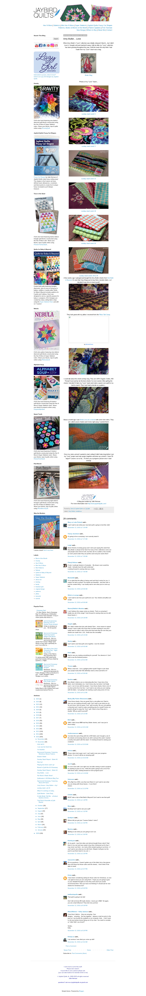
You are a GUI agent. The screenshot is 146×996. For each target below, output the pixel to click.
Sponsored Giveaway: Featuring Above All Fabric (47, 781)
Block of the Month (41, 558)
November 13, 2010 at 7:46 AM (77, 571)
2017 (38, 718)
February (41, 827)
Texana (70, 666)
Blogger (81, 991)
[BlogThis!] (97, 509)
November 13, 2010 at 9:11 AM (77, 692)
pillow (37, 594)
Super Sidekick (80, 25)
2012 (38, 731)
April (39, 822)
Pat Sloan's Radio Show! (45, 775)
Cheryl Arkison (73, 562)
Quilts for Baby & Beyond (43, 572)
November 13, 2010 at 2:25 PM (77, 853)
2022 (38, 704)
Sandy (70, 641)
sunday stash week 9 (88, 146)
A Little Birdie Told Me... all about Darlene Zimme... (47, 797)
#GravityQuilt (46, 128)
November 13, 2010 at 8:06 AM (77, 589)
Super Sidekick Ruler (46, 302)
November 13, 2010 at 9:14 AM (77, 713)
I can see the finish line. (44, 747)
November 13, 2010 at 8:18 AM (77, 618)
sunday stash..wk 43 (43, 788)
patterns (38, 591)
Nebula (38, 570)
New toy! (40, 762)
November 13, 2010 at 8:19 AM (77, 635)
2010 (38, 736)
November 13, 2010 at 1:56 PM (77, 834)
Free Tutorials (107, 28)
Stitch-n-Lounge (73, 595)
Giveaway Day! (41, 610)
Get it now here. (49, 550)
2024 (38, 699)
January (40, 830)
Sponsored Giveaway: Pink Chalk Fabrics (51, 680)
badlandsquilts (73, 894)
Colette (70, 794)
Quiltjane (71, 817)
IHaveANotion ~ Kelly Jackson (78, 911)
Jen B (70, 764)
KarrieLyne (71, 840)
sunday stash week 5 (88, 114)
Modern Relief (41, 756)
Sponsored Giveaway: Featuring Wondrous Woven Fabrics (47, 753)
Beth (69, 720)
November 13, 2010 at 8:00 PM (77, 888)
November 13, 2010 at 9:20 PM (77, 930)
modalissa (79, 511)
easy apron (40, 744)
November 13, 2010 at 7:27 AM (77, 539)
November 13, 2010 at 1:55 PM (77, 823)
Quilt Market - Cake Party (45, 793)
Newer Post (67, 950)
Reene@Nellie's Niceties (76, 608)
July (39, 813)
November (41, 742)
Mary (69, 806)
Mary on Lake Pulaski (75, 522)
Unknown (71, 779)
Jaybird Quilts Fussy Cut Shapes (100, 25)
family (37, 584)
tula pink (38, 596)
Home (89, 950)
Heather (70, 679)
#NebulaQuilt (46, 360)
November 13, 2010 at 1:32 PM (77, 811)
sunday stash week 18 (88, 211)
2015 (38, 723)
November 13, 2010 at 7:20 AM (77, 527)
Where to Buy (92, 30)
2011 (37, 734)
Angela (70, 624)
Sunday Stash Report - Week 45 (47, 759)
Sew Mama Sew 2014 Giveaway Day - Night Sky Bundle (50, 650)
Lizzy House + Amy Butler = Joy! (47, 785)
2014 (38, 726)
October (40, 805)
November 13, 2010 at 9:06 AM (77, 673)
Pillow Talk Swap (104, 314)
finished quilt (39, 586)
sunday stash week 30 (88, 243)
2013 (38, 728)
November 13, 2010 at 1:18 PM (77, 800)
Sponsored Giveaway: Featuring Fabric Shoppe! (51, 665)
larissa (70, 750)
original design (40, 589)
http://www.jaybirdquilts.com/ (97, 503)
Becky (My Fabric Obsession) (78, 698)
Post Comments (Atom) (79, 953)
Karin (69, 652)
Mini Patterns (40, 568)
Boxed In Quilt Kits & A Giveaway (47, 767)
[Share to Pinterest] (102, 509)
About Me (101, 30)
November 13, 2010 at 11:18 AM (78, 773)
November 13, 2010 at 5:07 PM (77, 869)
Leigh (70, 545)
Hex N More (47, 25)
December (41, 739)
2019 (38, 712)
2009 (38, 833)
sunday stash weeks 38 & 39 (88, 276)
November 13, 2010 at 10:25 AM (78, 758)
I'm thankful (40, 749)
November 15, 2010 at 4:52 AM (77, 942)
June (39, 816)
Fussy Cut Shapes (39, 177)
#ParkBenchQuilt (43, 508)
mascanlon (71, 860)
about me (39, 579)
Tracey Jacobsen (73, 534)
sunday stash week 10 (88, 178)
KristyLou (71, 936)
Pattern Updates (95, 28)
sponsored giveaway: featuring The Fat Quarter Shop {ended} (51, 622)
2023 (38, 701)
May (39, 819)
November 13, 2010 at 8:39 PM (77, 905)
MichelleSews (89, 344)
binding (38, 582)
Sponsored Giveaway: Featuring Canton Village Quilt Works (51, 634)
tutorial (38, 598)
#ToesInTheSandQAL (40, 244)
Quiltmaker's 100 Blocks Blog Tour (48, 778)
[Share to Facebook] (100, 509)
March (40, 824)
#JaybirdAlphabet (39, 409)
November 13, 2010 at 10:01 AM (78, 727)
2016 (38, 720)
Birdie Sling (88, 75)
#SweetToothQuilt (39, 459)
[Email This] (95, 509)
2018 (38, 715)
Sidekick (56, 25)
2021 (38, 707)
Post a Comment (71, 946)
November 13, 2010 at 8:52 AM (77, 660)
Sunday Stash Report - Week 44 (47, 770)
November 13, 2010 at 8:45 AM (77, 646)
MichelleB (71, 578)
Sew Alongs (81, 30)
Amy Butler (72, 511)
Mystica (70, 829)
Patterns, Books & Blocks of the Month (72, 28)
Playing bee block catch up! (45, 764)
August (40, 811)
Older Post (110, 950)
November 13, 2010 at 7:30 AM (77, 556)
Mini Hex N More (67, 25)
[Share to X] (99, 509)
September (41, 808)
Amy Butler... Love (43, 773)
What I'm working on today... (46, 791)
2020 (38, 709)
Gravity (38, 561)
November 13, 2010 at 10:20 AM (78, 744)
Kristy (70, 875)
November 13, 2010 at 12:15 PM (78, 788)
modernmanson (73, 733)
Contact (109, 30)
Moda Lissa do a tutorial (87, 419)
